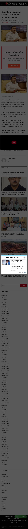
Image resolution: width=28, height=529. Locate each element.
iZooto (25, 272)
